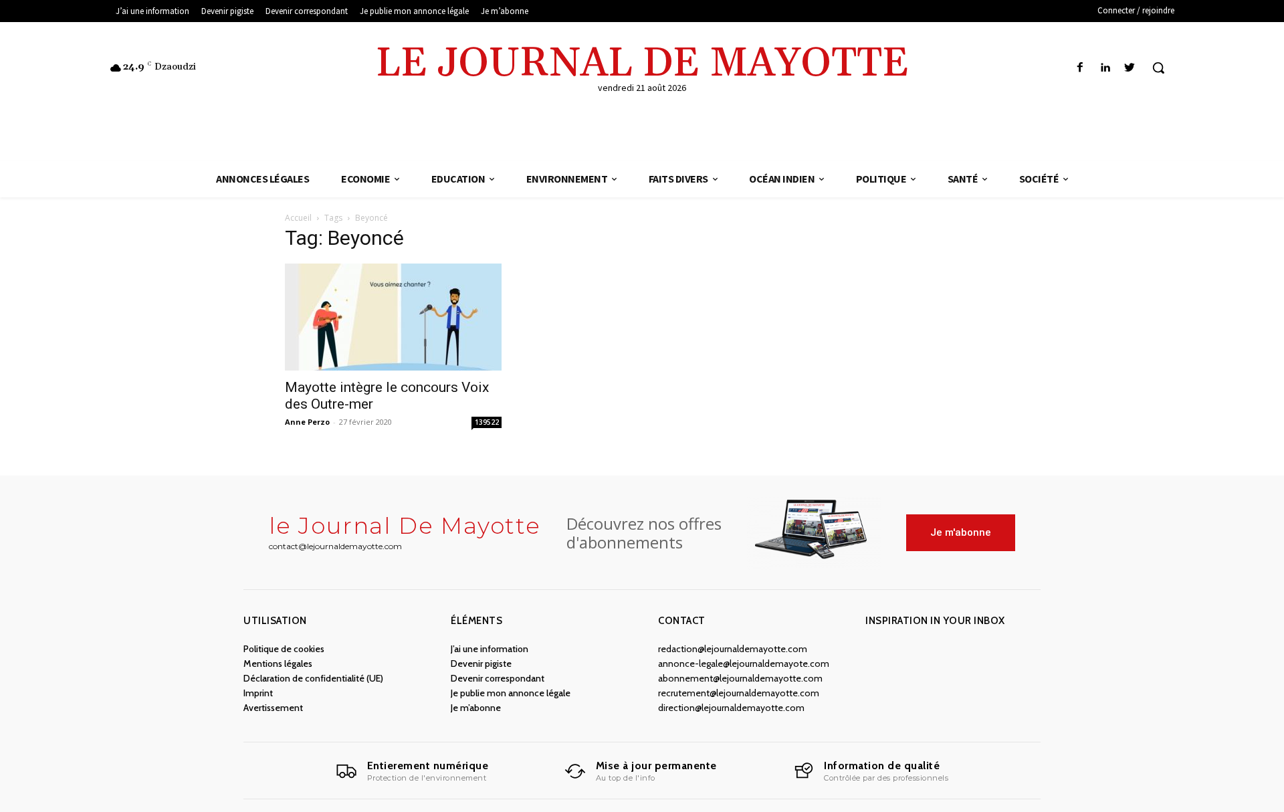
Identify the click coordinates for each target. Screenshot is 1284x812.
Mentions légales (277, 663)
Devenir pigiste (481, 663)
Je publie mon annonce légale (510, 693)
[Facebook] (1080, 68)
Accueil (298, 217)
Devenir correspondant (497, 678)
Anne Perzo (307, 422)
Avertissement (273, 708)
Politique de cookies (283, 649)
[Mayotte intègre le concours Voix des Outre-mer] (393, 317)
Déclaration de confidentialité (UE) (313, 678)
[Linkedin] (1105, 68)
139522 (487, 422)
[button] (1158, 68)
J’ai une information (489, 649)
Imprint (258, 693)
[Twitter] (1130, 68)
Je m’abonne (476, 708)
